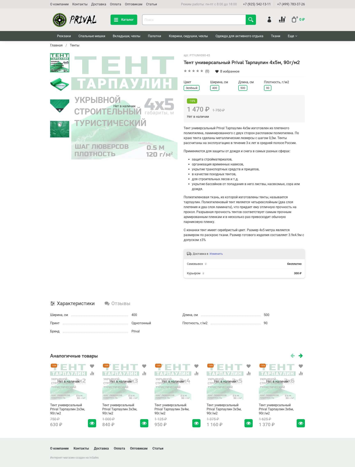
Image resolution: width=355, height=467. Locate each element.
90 (267, 88)
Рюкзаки (64, 36)
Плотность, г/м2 (276, 82)
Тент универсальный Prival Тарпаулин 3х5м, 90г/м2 (224, 409)
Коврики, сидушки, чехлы (188, 36)
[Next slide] (169, 106)
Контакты (80, 4)
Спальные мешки (91, 36)
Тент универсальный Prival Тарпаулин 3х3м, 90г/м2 (119, 409)
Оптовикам (133, 4)
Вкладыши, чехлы (126, 36)
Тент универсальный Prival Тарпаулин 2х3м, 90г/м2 (67, 409)
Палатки (154, 36)
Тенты (74, 45)
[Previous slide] (79, 106)
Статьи (151, 4)
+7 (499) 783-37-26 (291, 4)
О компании (59, 4)
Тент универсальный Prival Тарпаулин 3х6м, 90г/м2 (276, 409)
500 (242, 88)
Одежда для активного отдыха (239, 36)
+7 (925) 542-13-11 (257, 4)
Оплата (115, 4)
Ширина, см (219, 82)
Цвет (187, 82)
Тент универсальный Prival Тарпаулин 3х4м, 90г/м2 (171, 409)
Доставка (98, 4)
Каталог (127, 20)
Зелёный (191, 88)
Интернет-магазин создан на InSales (74, 457)
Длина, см (246, 82)
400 (214, 88)
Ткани (275, 36)
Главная (56, 45)
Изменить (216, 253)
